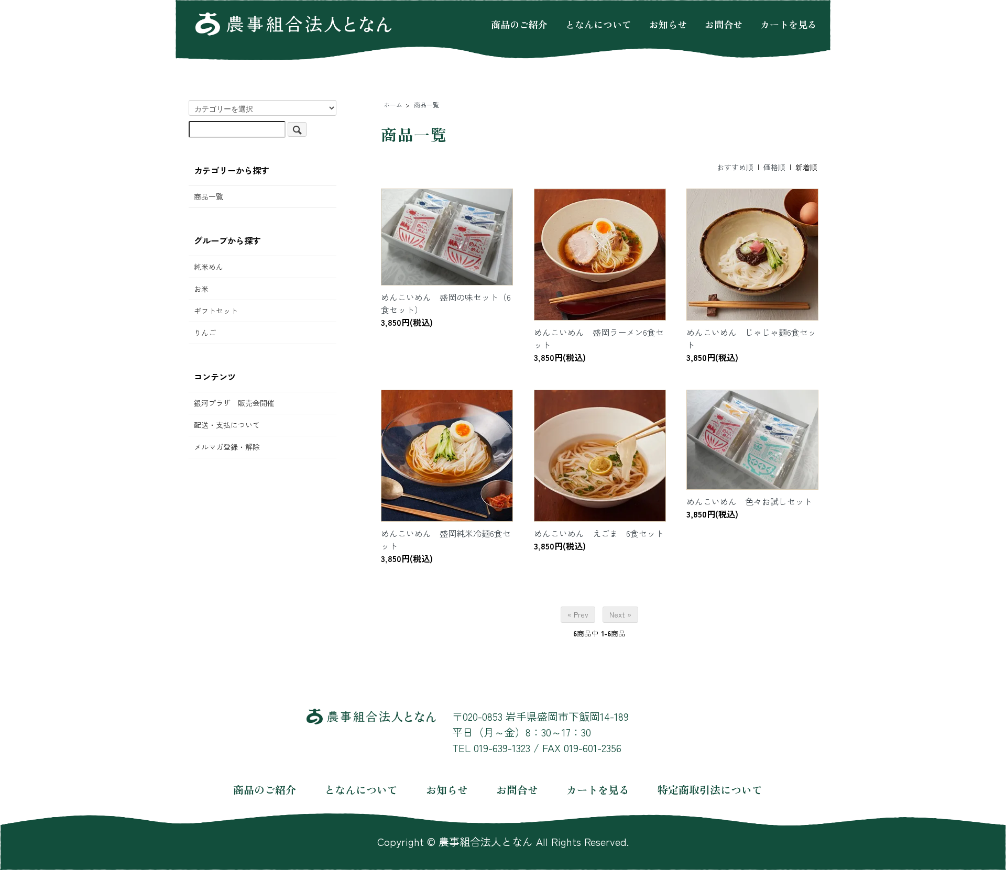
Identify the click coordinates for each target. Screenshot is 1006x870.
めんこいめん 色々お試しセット (749, 501)
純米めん (208, 266)
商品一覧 (208, 196)
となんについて (598, 23)
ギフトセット (216, 310)
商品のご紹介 (519, 23)
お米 (201, 288)
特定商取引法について (710, 789)
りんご (205, 332)
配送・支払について (227, 425)
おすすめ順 (735, 167)
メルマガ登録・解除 (227, 447)
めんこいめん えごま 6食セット (599, 533)
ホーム (393, 104)
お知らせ (668, 23)
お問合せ (723, 23)
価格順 (774, 167)
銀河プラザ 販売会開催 (234, 403)
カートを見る (788, 23)
